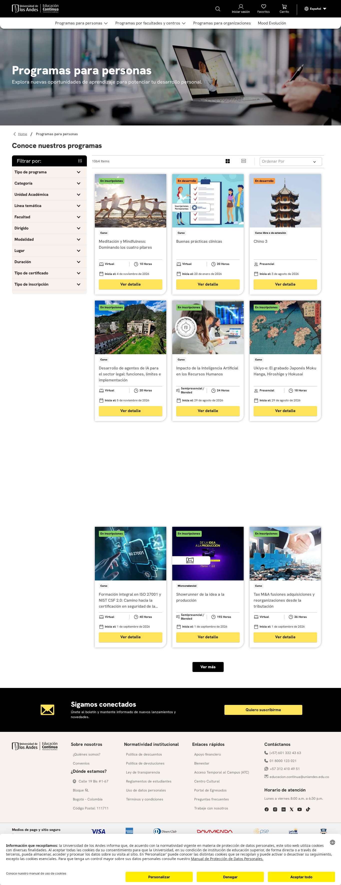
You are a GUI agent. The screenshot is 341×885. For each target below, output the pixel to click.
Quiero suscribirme (263, 709)
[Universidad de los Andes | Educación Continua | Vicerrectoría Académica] (34, 749)
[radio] (227, 161)
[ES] (315, 8)
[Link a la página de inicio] (23, 134)
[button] (49, 172)
